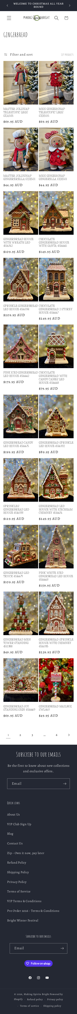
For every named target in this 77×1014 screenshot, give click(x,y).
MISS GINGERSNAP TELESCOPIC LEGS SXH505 (52, 112)
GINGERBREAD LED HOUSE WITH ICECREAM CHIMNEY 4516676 (56, 509)
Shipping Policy (18, 872)
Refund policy (35, 999)
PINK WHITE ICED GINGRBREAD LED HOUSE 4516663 (56, 576)
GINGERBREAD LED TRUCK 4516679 (16, 574)
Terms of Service (19, 891)
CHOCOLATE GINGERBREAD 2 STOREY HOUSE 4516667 (55, 309)
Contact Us (15, 843)
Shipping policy (52, 1006)
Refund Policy (16, 862)
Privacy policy (55, 999)
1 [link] (8, 734)
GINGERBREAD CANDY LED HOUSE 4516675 (18, 444)
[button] (9, 18)
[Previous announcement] (7, 6)
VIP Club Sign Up (19, 824)
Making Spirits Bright (36, 994)
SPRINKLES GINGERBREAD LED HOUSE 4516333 (16, 509)
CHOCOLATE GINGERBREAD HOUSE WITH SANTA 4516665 (54, 242)
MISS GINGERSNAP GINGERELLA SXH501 (53, 177)
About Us (13, 814)
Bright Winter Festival (22, 920)
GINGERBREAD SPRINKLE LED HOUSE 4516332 (56, 444)
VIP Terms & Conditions (24, 901)
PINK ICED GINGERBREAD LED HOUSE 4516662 (20, 374)
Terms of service (29, 1006)
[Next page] (69, 735)
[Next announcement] (70, 6)
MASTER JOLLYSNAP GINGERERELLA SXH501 (19, 177)
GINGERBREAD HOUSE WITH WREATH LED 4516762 (18, 242)
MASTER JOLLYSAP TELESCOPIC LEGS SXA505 (16, 112)
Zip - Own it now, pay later (25, 853)
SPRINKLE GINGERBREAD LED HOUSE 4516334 (20, 307)
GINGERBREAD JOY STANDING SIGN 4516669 (19, 708)
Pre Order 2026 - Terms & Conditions (33, 911)
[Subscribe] (65, 783)
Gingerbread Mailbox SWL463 (55, 708)
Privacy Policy (17, 882)
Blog (10, 833)
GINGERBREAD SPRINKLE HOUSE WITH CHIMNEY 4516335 (56, 643)
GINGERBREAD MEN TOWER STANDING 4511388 (17, 643)
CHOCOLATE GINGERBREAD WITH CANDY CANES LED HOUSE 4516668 (53, 377)
